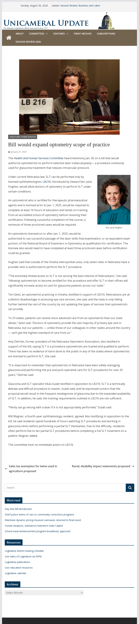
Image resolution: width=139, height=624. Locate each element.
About (20, 33)
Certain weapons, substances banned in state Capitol (34, 525)
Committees (36, 33)
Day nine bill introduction (18, 508)
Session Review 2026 (28, 41)
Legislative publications (17, 562)
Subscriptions (106, 33)
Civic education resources (19, 567)
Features (59, 33)
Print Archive (83, 33)
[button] (46, 33)
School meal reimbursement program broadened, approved (37, 531)
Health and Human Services (22, 137)
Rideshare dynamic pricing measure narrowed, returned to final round (43, 520)
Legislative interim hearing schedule (24, 550)
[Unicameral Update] (69, 14)
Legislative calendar (15, 573)
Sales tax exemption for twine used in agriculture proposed (33, 468)
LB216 (47, 182)
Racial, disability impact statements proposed (101, 466)
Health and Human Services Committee (38, 158)
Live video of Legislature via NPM (23, 556)
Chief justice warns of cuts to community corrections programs (39, 514)
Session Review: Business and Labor (80, 5)
